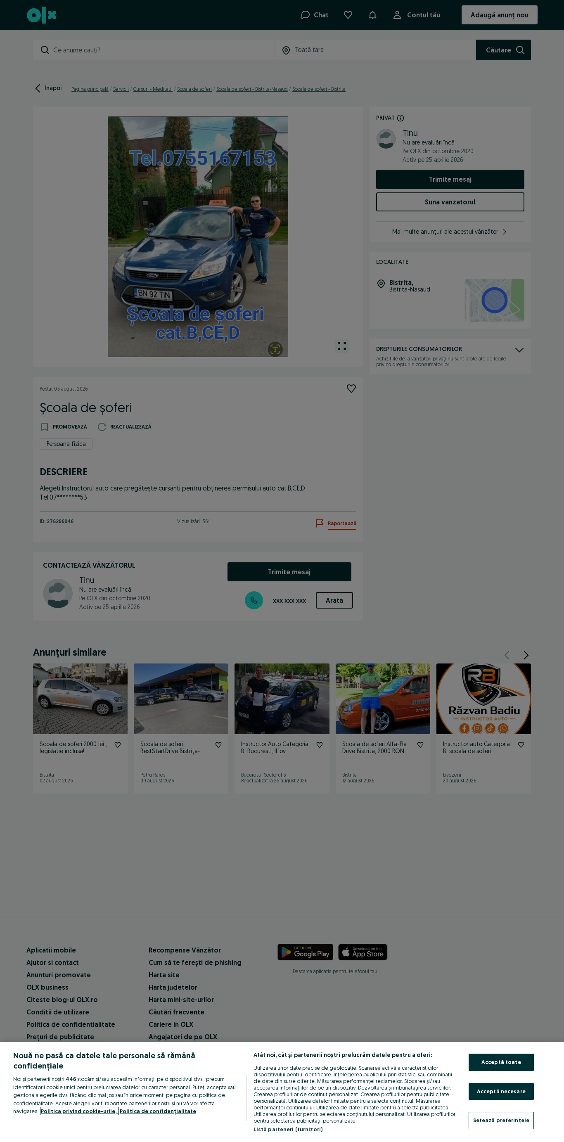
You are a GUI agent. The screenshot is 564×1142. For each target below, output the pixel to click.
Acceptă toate (501, 1062)
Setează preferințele (501, 1120)
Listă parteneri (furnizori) (288, 1129)
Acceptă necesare (501, 1091)
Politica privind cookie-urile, (79, 1111)
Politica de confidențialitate (158, 1111)
